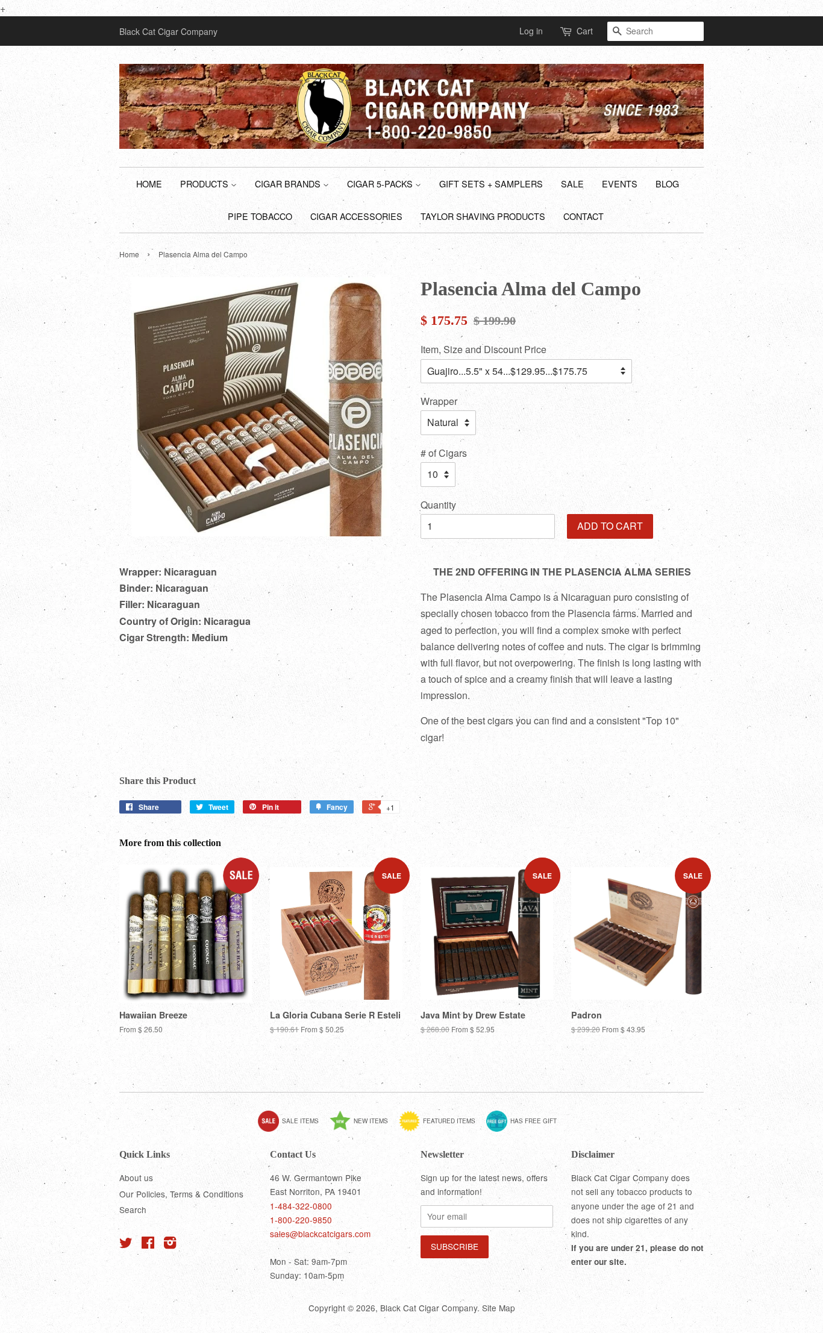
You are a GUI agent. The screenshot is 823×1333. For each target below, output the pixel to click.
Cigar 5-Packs (381, 183)
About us (136, 1177)
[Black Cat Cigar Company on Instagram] (170, 1244)
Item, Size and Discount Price (483, 349)
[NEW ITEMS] (363, 1129)
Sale (572, 183)
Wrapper (439, 401)
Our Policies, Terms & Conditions (181, 1194)
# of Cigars (444, 453)
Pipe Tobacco (260, 216)
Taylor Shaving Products (483, 216)
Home (149, 183)
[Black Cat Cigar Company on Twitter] (126, 1244)
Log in (531, 31)
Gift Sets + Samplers (491, 183)
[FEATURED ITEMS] (441, 1129)
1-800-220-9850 (301, 1220)
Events (619, 183)
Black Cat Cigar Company (428, 1308)
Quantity (438, 505)
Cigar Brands (289, 183)
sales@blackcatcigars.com (320, 1234)
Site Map (498, 1308)
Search (132, 1209)
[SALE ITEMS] (293, 1129)
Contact (583, 216)
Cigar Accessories (356, 216)
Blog (667, 183)
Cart (585, 31)
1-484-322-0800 (301, 1206)
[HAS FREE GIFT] (526, 1129)
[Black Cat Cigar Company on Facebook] (148, 1244)
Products (205, 183)
